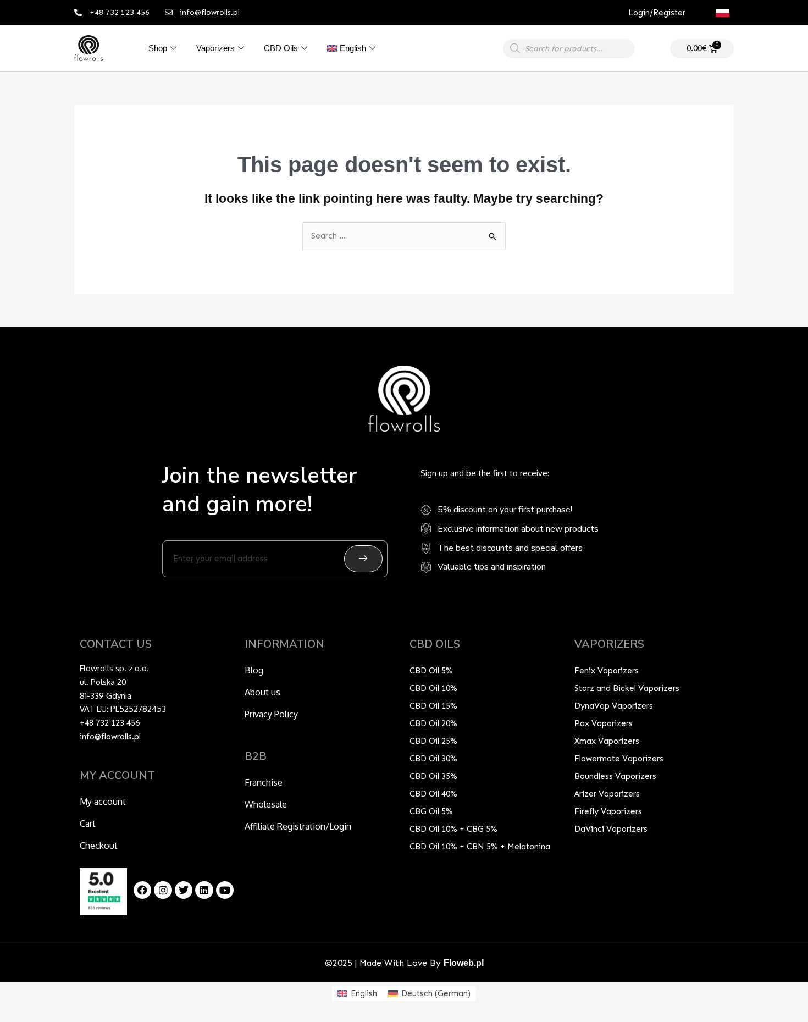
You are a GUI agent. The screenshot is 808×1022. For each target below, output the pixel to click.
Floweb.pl (464, 963)
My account (103, 801)
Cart (88, 823)
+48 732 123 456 (110, 723)
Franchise (264, 782)
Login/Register (656, 13)
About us (262, 692)
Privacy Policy (271, 714)
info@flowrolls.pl (110, 737)
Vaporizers (215, 48)
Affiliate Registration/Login (298, 826)
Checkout (99, 845)
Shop (157, 48)
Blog (254, 670)
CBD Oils (281, 48)
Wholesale (266, 804)
